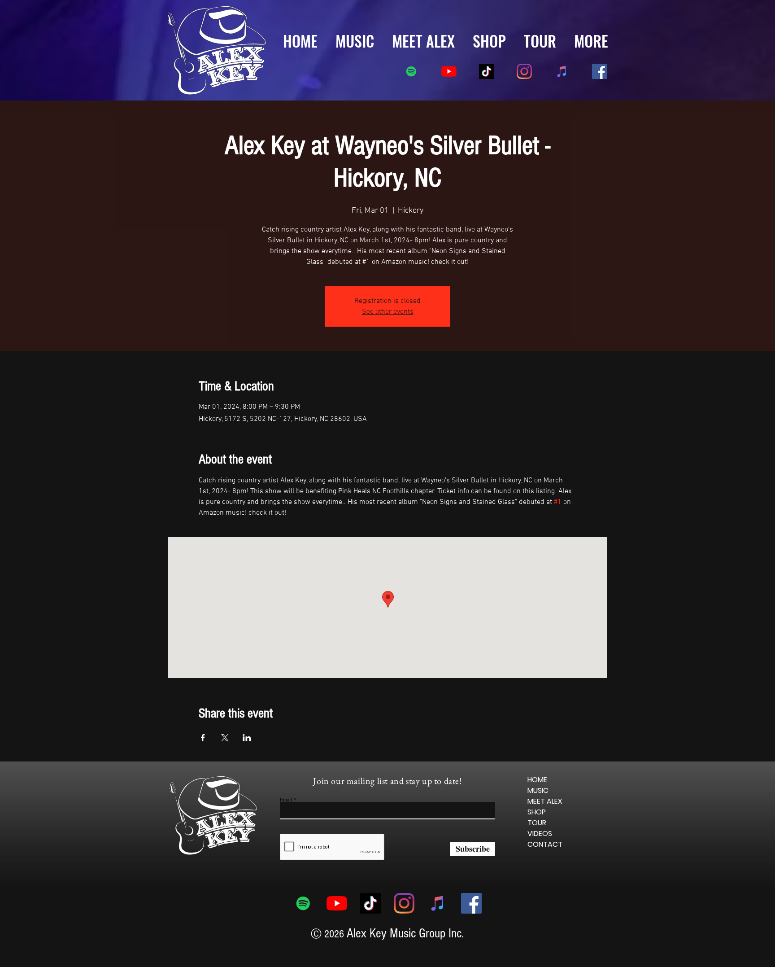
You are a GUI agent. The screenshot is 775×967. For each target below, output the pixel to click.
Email (286, 799)
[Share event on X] (225, 737)
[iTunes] (562, 71)
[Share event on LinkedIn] (247, 737)
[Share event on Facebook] (203, 737)
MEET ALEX (544, 801)
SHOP (536, 812)
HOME (537, 779)
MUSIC (538, 790)
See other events (388, 311)
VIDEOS (539, 833)
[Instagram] (524, 71)
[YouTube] (449, 71)
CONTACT (544, 844)
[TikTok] (486, 71)
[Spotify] (411, 71)
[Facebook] (599, 71)
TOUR (536, 823)
